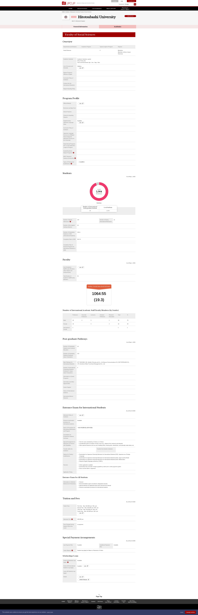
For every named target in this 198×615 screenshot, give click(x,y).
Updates (93, 601)
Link (80, 68)
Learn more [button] (50, 612)
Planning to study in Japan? (85, 601)
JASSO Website (83, 579)
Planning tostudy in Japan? (125, 8)
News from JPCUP (108, 601)
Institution (67, 12)
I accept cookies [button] (190, 612)
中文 (122, 1)
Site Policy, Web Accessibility (132, 601)
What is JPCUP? (111, 8)
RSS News (100, 601)
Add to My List (130, 16)
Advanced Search (82, 8)
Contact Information (116, 601)
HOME (70, 8)
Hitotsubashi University (75, 12)
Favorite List (131, 1)
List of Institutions (97, 8)
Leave (181, 612)
